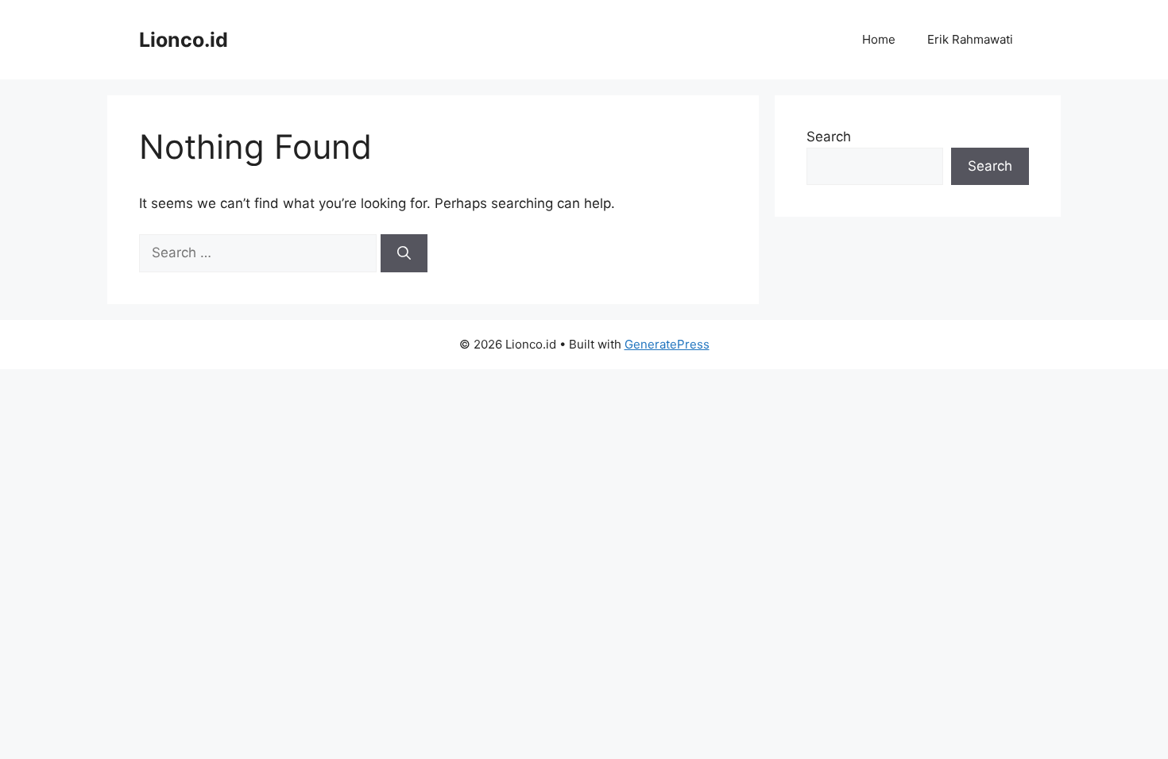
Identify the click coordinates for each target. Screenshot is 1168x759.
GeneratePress (667, 344)
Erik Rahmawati (970, 39)
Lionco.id (183, 40)
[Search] (404, 253)
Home (878, 39)
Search (828, 136)
